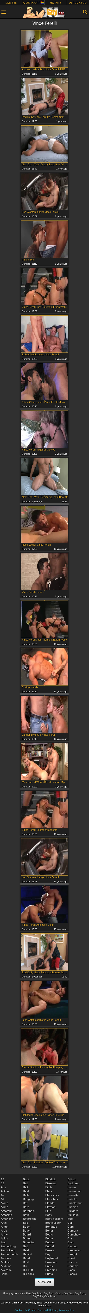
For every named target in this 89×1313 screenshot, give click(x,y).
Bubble (72, 1199)
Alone (4, 1203)
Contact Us (20, 1310)
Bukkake (73, 1214)
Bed (25, 1246)
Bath (26, 1214)
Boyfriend (51, 1258)
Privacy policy (66, 1310)
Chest (71, 1258)
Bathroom (29, 1218)
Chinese (72, 1262)
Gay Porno (50, 1296)
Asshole (6, 1258)
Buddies (72, 1206)
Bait (25, 1187)
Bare (26, 1206)
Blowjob (50, 1206)
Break (49, 1266)
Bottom (50, 1242)
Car (69, 1238)
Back (26, 1179)
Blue (48, 1210)
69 (2, 1183)
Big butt (28, 1269)
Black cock (52, 1195)
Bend (26, 1258)
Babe (4, 1273)
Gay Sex (68, 1293)
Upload (53, 1310)
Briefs (49, 1273)
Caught (72, 1254)
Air (2, 1195)
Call (69, 1222)
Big (25, 1266)
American (7, 1218)
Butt (70, 1218)
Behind (27, 1254)
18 (2, 1179)
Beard (27, 1234)
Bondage (51, 1226)
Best (26, 1262)
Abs (3, 1187)
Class (71, 1269)
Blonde (49, 1203)
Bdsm (26, 1226)
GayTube (38, 1296)
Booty (49, 1238)
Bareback (29, 1210)
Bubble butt (74, 1203)
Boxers (49, 1250)
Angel (4, 1226)
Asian (4, 1238)
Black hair (51, 1199)
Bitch (48, 1187)
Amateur (6, 1210)
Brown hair (74, 1191)
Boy (47, 1254)
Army (4, 1234)
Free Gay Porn (34, 1293)
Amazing (6, 1214)
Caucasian (74, 1250)
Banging (28, 1199)
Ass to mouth (9, 1254)
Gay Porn (80, 1293)
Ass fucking (8, 1246)
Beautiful (28, 1242)
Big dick (50, 1179)
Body (48, 1214)
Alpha (4, 1206)
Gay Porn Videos (53, 1293)
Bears (27, 1238)
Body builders (54, 1218)
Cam (70, 1226)
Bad (25, 1183)
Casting (72, 1246)
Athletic (5, 1262)
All (2, 1199)
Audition (6, 1266)
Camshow (74, 1234)
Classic (72, 1273)
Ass (3, 1242)
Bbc (25, 1222)
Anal (4, 1222)
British (71, 1179)
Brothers (73, 1183)
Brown (71, 1187)
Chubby (72, 1266)
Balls (26, 1195)
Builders (72, 1210)
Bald (26, 1191)
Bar (25, 1203)
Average (6, 1269)
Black (48, 1191)
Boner (49, 1230)
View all (44, 1282)
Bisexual (50, 1183)
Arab (4, 1230)
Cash (70, 1242)
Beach (27, 1230)
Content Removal (38, 1310)
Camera (72, 1230)
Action (5, 1191)
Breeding (51, 1269)
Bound (49, 1246)
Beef (26, 1250)
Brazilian (51, 1262)
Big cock (28, 1273)
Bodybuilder (53, 1222)
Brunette (73, 1195)
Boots (49, 1234)
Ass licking (7, 1250)
